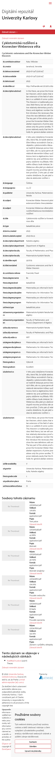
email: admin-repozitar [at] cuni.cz (13, 681)
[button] (43, 26)
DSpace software (9, 743)
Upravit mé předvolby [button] (33, 750)
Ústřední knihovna (9, 676)
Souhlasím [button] (33, 741)
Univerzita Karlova (16, 674)
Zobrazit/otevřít (35, 524)
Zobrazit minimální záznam (13, 38)
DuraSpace (6, 749)
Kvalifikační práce (14, 660)
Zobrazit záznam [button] (9, 32)
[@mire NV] (46, 677)
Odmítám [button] (33, 746)
